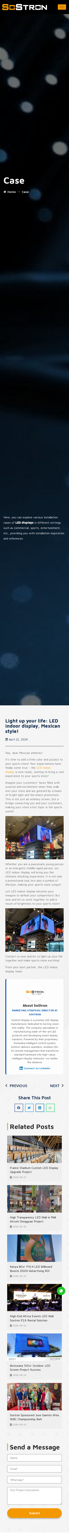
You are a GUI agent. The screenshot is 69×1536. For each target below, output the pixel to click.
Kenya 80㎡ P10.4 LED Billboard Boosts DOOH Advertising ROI (31, 1268)
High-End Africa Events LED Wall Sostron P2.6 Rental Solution (32, 1318)
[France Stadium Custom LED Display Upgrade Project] (34, 1149)
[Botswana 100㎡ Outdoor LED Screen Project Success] (34, 1347)
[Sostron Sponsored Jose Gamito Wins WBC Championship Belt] (34, 1396)
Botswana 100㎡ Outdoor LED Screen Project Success (30, 1367)
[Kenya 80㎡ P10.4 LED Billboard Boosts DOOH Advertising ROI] (34, 1248)
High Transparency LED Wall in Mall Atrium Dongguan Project (33, 1219)
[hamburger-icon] (62, 7)
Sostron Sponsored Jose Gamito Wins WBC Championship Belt (34, 1417)
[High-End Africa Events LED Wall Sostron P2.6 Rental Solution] (34, 1297)
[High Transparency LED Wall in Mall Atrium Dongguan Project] (34, 1199)
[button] (19, 1108)
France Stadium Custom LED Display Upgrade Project (34, 1169)
